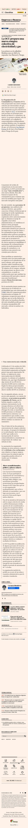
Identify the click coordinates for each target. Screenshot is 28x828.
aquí (24, 639)
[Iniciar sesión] (25, 12)
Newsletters (16, 816)
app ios (14, 774)
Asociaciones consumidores (11, 628)
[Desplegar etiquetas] (25, 628)
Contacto (8, 812)
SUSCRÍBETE (20, 12)
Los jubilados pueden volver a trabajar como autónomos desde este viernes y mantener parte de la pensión (14, 724)
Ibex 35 (3, 9)
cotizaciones (5, 774)
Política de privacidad (19, 814)
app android (22, 774)
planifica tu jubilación (5, 768)
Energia (18, 23)
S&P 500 (14, 9)
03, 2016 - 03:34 (16, 87)
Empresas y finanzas (11, 20)
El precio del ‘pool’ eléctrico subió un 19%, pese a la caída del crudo (18, 618)
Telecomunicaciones (10, 23)
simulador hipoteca (14, 762)
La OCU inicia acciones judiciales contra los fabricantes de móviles (17, 608)
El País (24, 15)
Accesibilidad (5, 816)
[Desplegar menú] (3, 12)
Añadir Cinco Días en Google (10, 95)
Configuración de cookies (9, 814)
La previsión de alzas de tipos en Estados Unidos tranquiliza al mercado (12, 706)
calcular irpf (5, 762)
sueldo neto (22, 762)
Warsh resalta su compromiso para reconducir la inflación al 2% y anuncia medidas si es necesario (13, 701)
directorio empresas (22, 768)
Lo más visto (5, 719)
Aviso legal (12, 812)
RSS (12, 816)
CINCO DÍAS (12, 611)
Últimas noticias (6, 692)
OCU (13, 111)
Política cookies (18, 812)
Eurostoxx (8, 739)
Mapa (10, 816)
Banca (3, 23)
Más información (5, 635)
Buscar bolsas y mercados (9, 731)
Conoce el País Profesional (14, 780)
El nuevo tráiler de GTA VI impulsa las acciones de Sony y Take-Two (13, 711)
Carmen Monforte (14, 85)
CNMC (4, 292)
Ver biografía (12, 588)
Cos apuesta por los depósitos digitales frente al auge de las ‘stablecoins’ (14, 696)
